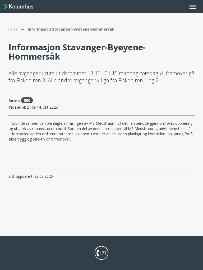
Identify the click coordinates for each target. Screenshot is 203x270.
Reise (12, 29)
